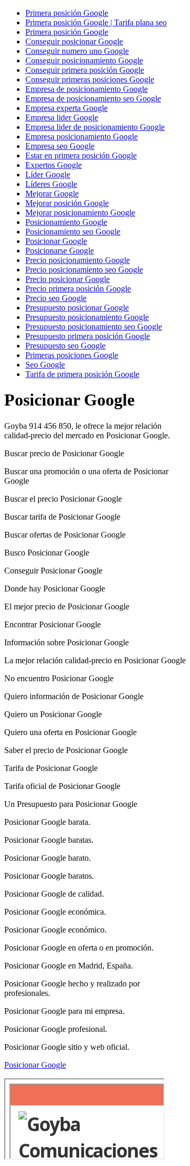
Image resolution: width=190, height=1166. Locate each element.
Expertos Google (53, 165)
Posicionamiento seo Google (72, 231)
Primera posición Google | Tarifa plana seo (96, 22)
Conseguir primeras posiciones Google (89, 79)
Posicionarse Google (59, 250)
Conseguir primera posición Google (84, 69)
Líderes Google (51, 184)
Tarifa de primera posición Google (82, 374)
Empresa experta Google (66, 108)
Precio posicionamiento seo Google (84, 269)
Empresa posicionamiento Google (81, 136)
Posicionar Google (56, 241)
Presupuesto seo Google (65, 345)
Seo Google (45, 364)
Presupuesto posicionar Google (77, 307)
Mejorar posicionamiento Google (80, 212)
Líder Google (47, 174)
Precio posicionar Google (67, 279)
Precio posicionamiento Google (77, 260)
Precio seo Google (56, 298)
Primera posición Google (66, 12)
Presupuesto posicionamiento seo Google (93, 326)
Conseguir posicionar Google (74, 41)
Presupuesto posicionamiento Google (87, 317)
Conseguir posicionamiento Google (84, 60)
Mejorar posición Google (67, 203)
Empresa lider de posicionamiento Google (95, 127)
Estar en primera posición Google (81, 155)
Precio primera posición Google (78, 288)
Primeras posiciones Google (71, 355)
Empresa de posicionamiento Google (86, 88)
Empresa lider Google (61, 117)
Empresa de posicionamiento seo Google (93, 98)
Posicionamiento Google (66, 222)
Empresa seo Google (59, 146)
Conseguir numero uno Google (77, 50)
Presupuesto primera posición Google (87, 336)
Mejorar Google (52, 193)
